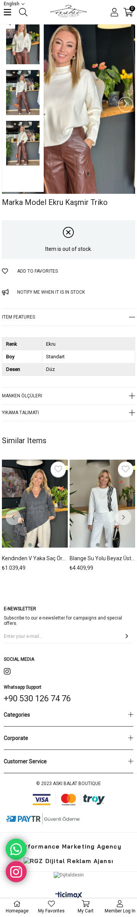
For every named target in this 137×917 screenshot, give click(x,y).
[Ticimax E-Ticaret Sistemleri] (68, 896)
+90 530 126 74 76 (37, 698)
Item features (18, 317)
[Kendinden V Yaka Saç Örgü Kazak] (35, 504)
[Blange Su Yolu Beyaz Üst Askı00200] (102, 504)
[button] (30, 545)
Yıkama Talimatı (20, 412)
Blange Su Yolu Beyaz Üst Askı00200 (102, 558)
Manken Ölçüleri (22, 395)
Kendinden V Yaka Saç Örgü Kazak (35, 558)
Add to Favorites (58, 469)
